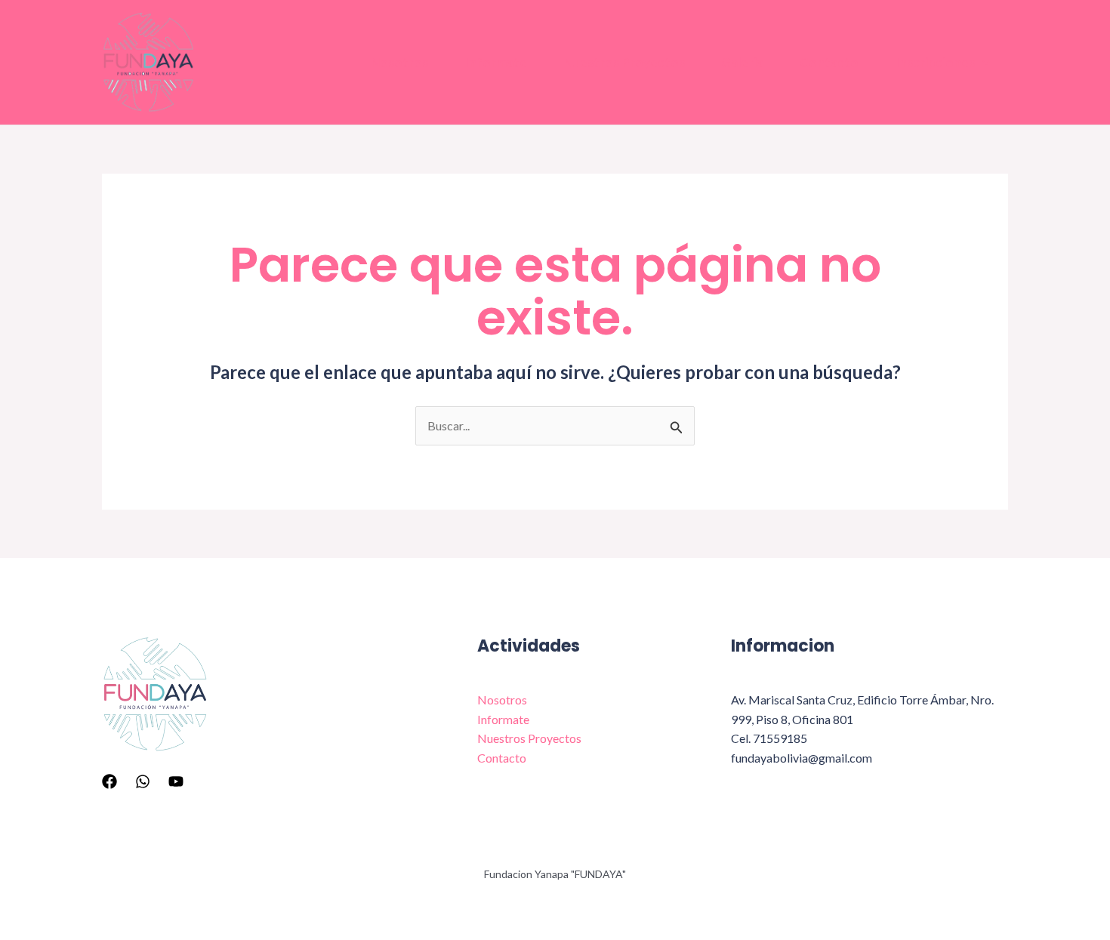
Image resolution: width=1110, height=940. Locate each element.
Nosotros (399, 62)
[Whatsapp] (142, 781)
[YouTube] (175, 781)
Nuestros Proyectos (624, 62)
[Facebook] (109, 781)
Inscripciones (935, 62)
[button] (982, 62)
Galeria (742, 62)
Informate (495, 62)
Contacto (829, 62)
